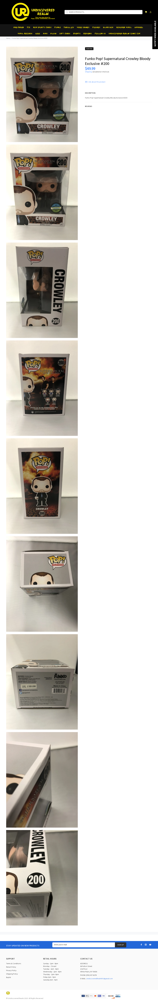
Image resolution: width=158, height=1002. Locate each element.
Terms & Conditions (13, 963)
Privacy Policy (11, 970)
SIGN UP (120, 944)
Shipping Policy (12, 974)
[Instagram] (145, 944)
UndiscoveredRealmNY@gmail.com (99, 978)
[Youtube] (150, 944)
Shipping (88, 71)
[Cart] (146, 12)
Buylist (8, 977)
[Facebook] (141, 944)
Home (8, 38)
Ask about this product (97, 82)
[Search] (67, 12)
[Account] (150, 12)
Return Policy (11, 967)
